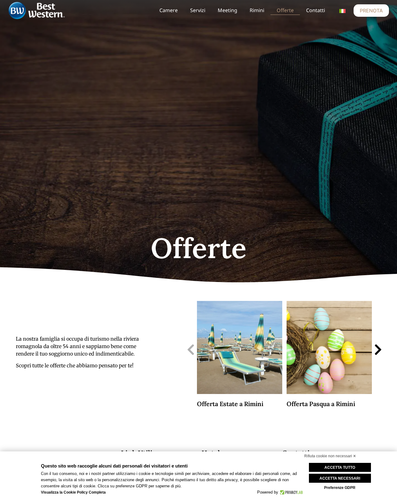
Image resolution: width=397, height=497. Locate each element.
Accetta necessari (339, 478)
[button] (191, 349)
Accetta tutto (339, 467)
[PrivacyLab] (290, 492)
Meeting (227, 10)
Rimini (257, 10)
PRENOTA (371, 10)
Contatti (315, 10)
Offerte (285, 10)
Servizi (197, 10)
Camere (168, 10)
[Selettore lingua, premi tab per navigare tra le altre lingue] (342, 10)
